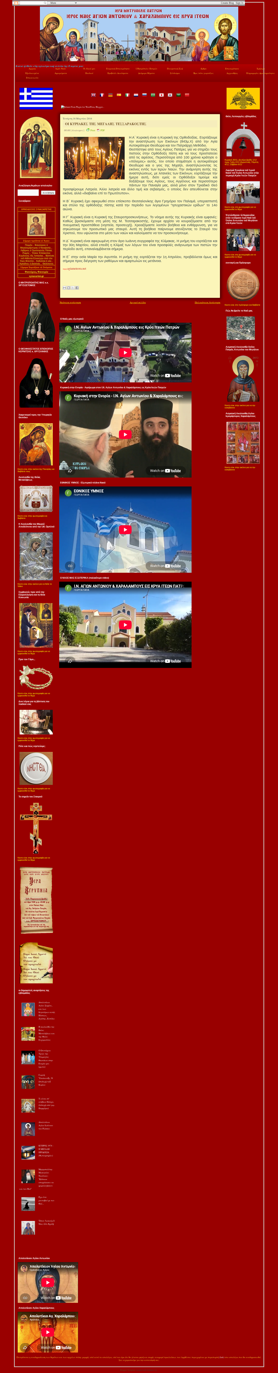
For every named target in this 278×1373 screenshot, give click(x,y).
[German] (110, 97)
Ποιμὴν (29, 245)
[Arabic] (178, 97)
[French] (102, 97)
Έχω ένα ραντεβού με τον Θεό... (46, 1200)
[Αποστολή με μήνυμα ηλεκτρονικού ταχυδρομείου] (64, 288)
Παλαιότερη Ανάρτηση (207, 302)
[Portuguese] (153, 97)
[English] (93, 97)
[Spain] (119, 97)
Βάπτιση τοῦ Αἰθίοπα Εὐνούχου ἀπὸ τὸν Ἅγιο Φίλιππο (37, 258)
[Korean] (170, 97)
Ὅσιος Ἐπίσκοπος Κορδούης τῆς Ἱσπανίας (34, 254)
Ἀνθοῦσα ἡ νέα (43, 261)
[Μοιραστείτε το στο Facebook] (77, 288)
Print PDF (97, 130)
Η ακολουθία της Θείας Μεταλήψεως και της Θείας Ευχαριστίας (47, 1033)
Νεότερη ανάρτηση (70, 302)
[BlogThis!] (69, 288)
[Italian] (127, 97)
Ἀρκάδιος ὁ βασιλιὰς (29, 263)
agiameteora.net (76, 268)
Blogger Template (127, 1370)
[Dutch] (136, 97)
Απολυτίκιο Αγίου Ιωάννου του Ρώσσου (46, 1125)
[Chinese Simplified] (187, 97)
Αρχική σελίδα (138, 302)
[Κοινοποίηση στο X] (73, 288)
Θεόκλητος (48, 263)
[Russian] (144, 97)
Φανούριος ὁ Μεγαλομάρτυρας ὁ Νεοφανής (35, 246)
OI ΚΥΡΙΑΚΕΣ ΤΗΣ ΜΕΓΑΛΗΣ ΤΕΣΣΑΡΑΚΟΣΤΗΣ (105, 123)
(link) (221, 1357)
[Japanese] (161, 97)
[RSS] (20, 1360)
